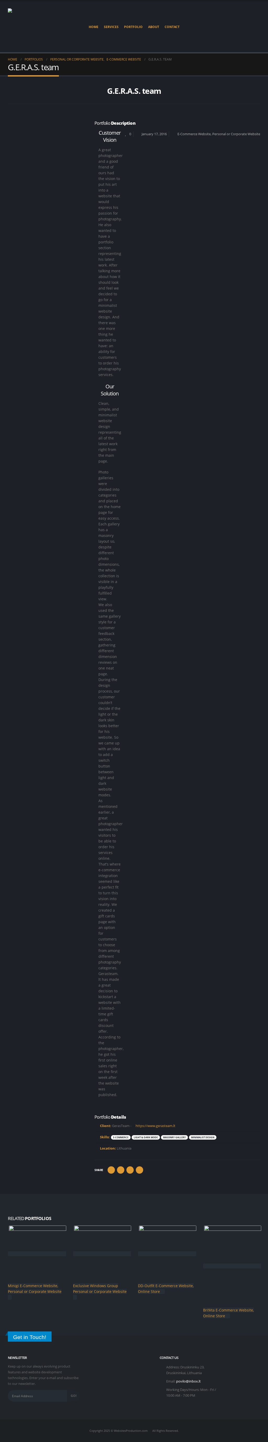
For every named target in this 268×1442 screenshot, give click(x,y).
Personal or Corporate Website (236, 134)
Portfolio (133, 27)
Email (139, 1170)
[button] (256, 26)
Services (111, 27)
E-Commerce (121, 1137)
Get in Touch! (29, 1337)
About (153, 27)
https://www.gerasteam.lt (155, 1126)
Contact (172, 27)
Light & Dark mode (146, 1137)
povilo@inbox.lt (188, 1381)
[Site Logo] (26, 26)
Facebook (111, 1170)
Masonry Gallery (174, 1137)
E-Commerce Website (194, 134)
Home (93, 27)
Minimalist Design (202, 1137)
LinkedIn (130, 1170)
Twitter (120, 1170)
